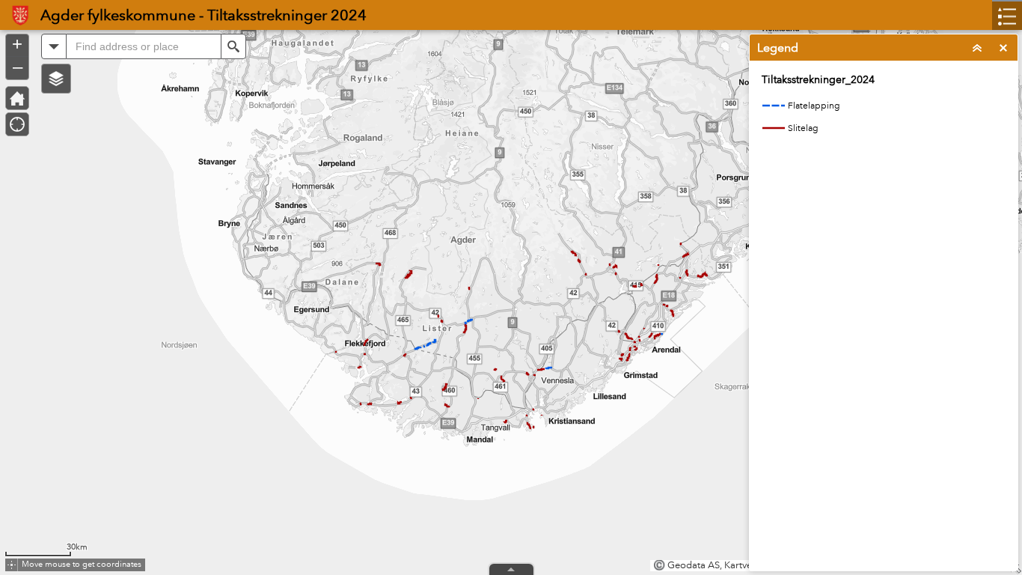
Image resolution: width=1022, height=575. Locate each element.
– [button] (17, 66)
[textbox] (144, 46)
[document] (883, 112)
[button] (56, 79)
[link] (15, 15)
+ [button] (17, 44)
